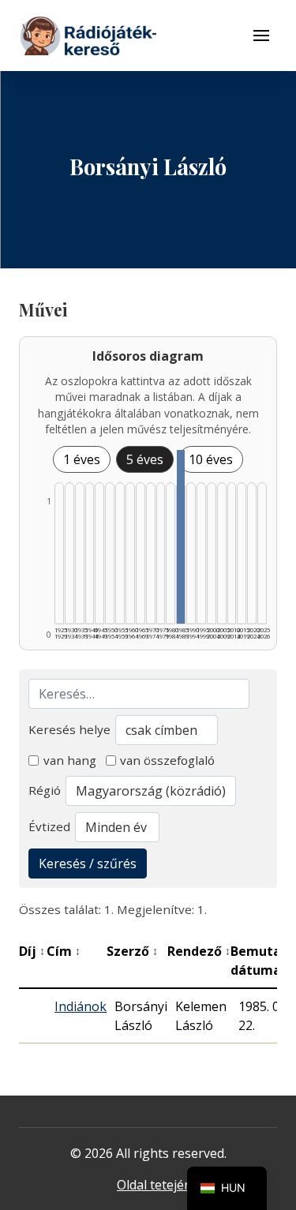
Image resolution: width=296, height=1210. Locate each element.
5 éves (144, 459)
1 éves (81, 459)
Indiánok (80, 1006)
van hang (69, 760)
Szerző (132, 951)
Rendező (198, 951)
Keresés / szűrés (88, 863)
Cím (64, 951)
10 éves (211, 459)
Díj (32, 951)
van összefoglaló (167, 760)
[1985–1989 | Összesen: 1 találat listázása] (181, 537)
